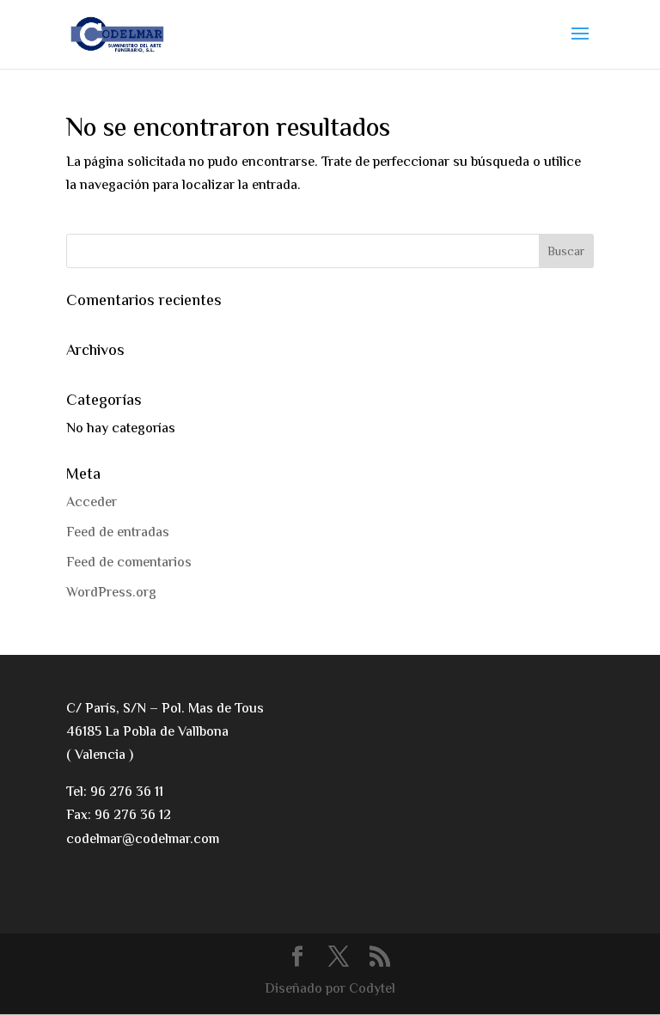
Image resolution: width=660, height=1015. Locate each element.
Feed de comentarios (129, 563)
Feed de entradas (117, 533)
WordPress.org (111, 593)
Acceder (91, 503)
